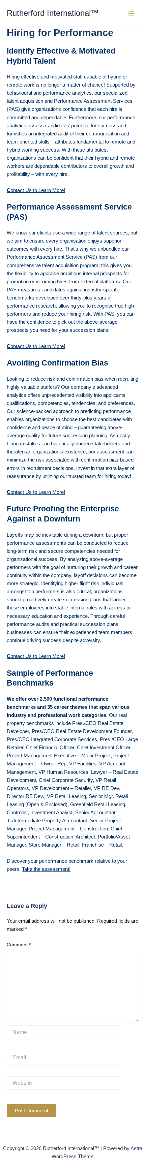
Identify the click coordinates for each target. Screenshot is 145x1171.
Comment (19, 944)
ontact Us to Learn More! (36, 190)
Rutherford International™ (53, 13)
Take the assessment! (46, 869)
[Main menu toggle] (131, 13)
